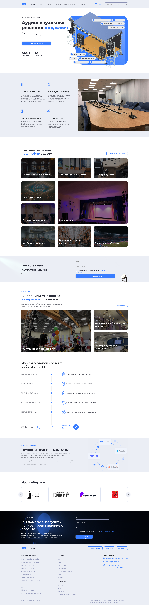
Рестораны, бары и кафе (30, 559)
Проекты (42, 4)
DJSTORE (109, 548)
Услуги (60, 588)
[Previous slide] (21, 494)
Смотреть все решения (117, 153)
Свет (59, 574)
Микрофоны (62, 568)
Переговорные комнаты (30, 562)
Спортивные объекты (29, 584)
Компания (62, 582)
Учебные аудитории (28, 577)
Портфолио (62, 585)
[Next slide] (128, 494)
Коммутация (62, 565)
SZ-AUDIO (121, 548)
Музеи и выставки (27, 590)
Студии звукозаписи (28, 571)
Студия (60, 577)
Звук (59, 559)
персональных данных (108, 531)
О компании (58, 4)
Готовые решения (70, 4)
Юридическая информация (67, 594)
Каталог (50, 4)
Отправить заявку (95, 276)
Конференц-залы (27, 565)
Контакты (83, 4)
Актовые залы (26, 574)
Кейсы (60, 562)
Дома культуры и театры (30, 587)
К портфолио (120, 305)
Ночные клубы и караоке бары (32, 593)
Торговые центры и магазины (32, 581)
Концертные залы (27, 568)
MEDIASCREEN (95, 548)
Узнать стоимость (36, 43)
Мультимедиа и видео (65, 571)
